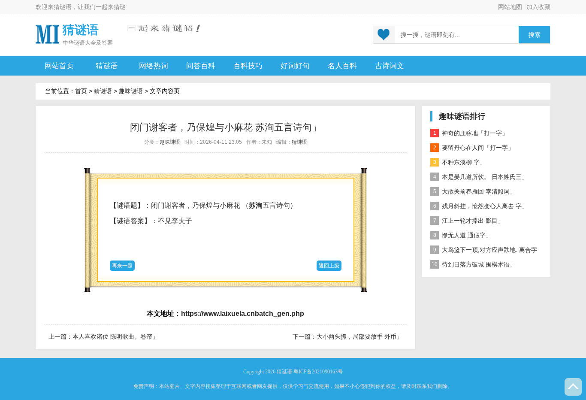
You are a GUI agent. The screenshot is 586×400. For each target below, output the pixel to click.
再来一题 (122, 266)
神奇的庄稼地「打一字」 (470, 133)
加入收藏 (538, 6)
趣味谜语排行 (462, 116)
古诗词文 (389, 66)
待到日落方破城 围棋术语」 (474, 264)
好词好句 (295, 66)
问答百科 (200, 66)
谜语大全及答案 (93, 42)
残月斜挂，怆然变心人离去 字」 (480, 206)
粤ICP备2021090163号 (318, 372)
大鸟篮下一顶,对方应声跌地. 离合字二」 (483, 251)
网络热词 (153, 66)
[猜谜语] (47, 33)
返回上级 (329, 266)
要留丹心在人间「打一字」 (473, 147)
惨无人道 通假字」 (462, 235)
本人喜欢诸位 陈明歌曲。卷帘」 (115, 336)
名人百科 (342, 66)
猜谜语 (63, 6)
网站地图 (510, 6)
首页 (81, 91)
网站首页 (59, 66)
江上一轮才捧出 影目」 (468, 220)
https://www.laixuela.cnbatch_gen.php (242, 313)
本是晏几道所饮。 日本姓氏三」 (480, 176)
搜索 (535, 35)
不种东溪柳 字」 (459, 162)
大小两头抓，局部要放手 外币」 (359, 336)
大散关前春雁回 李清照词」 (474, 191)
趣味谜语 (131, 91)
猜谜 (120, 6)
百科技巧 (248, 66)
